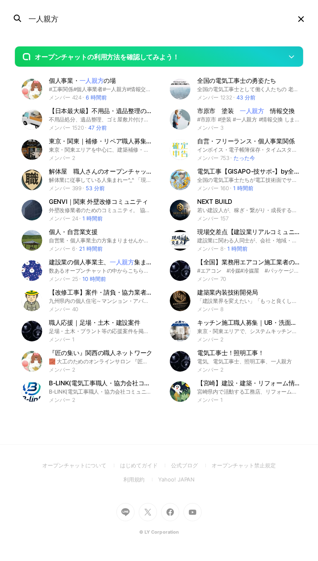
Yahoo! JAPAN (176, 479)
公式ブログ (191, 465)
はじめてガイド (145, 465)
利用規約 (141, 479)
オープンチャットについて (81, 465)
